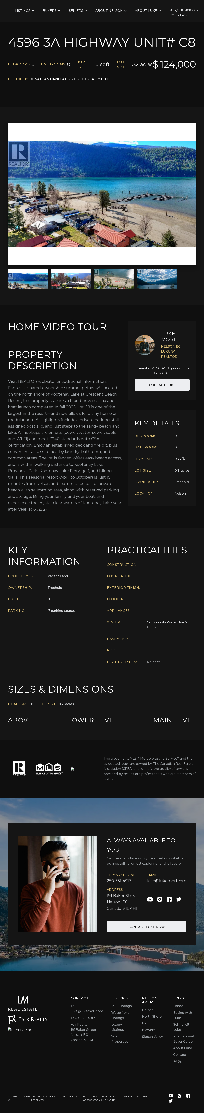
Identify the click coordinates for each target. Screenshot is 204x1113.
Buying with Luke (182, 1015)
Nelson (147, 1010)
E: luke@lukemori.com (87, 1008)
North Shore (152, 1016)
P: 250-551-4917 (83, 1018)
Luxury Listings (117, 1027)
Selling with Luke (182, 1027)
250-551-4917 (119, 880)
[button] (25, 10)
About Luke (182, 1048)
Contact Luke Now (146, 927)
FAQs (177, 1061)
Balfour (148, 1023)
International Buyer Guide (183, 1038)
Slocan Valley (152, 1037)
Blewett (148, 1030)
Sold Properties (119, 1038)
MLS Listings (121, 1006)
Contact (179, 1055)
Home (178, 1006)
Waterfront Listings (120, 1015)
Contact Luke (162, 385)
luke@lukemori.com (166, 880)
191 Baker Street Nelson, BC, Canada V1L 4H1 (122, 902)
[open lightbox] (102, 194)
